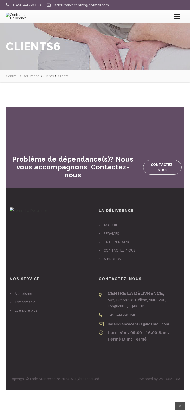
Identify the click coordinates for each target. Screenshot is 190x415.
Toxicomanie (25, 302)
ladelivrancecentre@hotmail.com (81, 4)
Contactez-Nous (162, 167)
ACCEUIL (111, 225)
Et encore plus (26, 310)
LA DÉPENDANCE (118, 242)
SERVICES (111, 233)
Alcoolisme (23, 293)
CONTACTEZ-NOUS (120, 250)
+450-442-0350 (121, 314)
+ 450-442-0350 (26, 4)
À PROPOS (112, 258)
